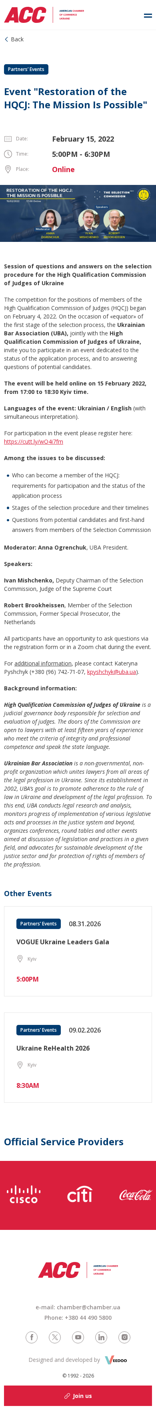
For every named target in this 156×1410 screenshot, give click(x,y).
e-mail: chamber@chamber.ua (78, 1307)
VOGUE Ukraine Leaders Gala (62, 941)
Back (17, 39)
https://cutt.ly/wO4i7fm (33, 441)
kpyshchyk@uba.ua (111, 672)
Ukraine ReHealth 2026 (53, 1048)
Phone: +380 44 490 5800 (78, 1317)
